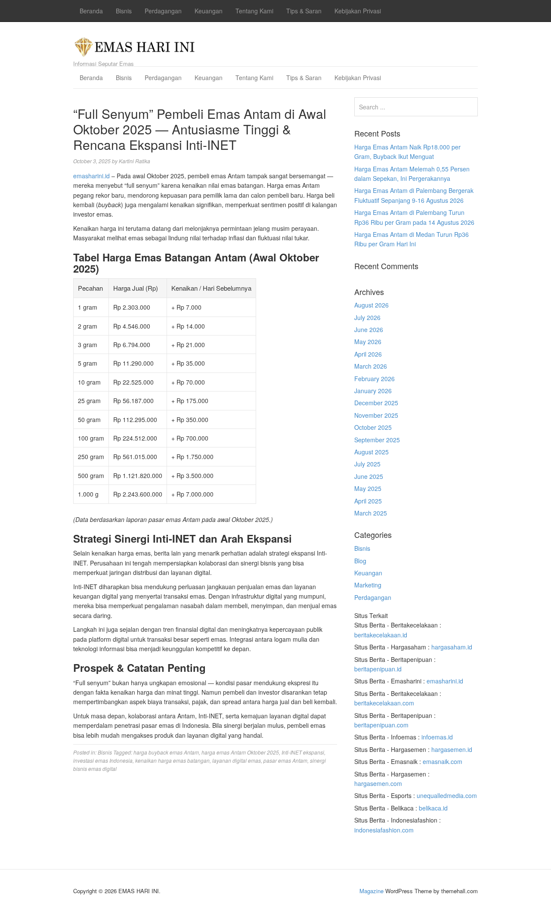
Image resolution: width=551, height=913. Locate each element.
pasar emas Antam (285, 760)
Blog (360, 560)
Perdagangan (163, 10)
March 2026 (370, 366)
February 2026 (374, 378)
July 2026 (367, 317)
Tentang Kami (254, 10)
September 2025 (377, 439)
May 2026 (367, 341)
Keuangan (209, 10)
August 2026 (371, 305)
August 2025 (371, 451)
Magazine (371, 891)
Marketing (367, 585)
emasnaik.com (442, 761)
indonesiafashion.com (384, 830)
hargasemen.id (451, 749)
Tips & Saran (304, 10)
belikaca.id (433, 808)
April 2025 (368, 501)
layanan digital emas (236, 760)
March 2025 (370, 513)
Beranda (91, 10)
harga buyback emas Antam (166, 752)
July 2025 (367, 464)
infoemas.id (437, 737)
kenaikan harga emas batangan (172, 760)
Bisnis (124, 10)
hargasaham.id (451, 647)
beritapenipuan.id (378, 669)
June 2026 (368, 329)
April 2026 (368, 354)
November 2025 (376, 415)
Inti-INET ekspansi (303, 752)
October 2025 (373, 427)
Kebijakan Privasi (357, 10)
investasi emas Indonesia (103, 760)
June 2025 (368, 476)
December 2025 (376, 402)
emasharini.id (91, 175)
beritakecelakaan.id (380, 634)
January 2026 (373, 390)
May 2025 (367, 488)
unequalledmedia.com (447, 795)
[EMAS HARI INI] (135, 45)
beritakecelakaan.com (384, 703)
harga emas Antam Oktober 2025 (240, 752)
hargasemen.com (378, 783)
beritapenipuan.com (381, 724)
